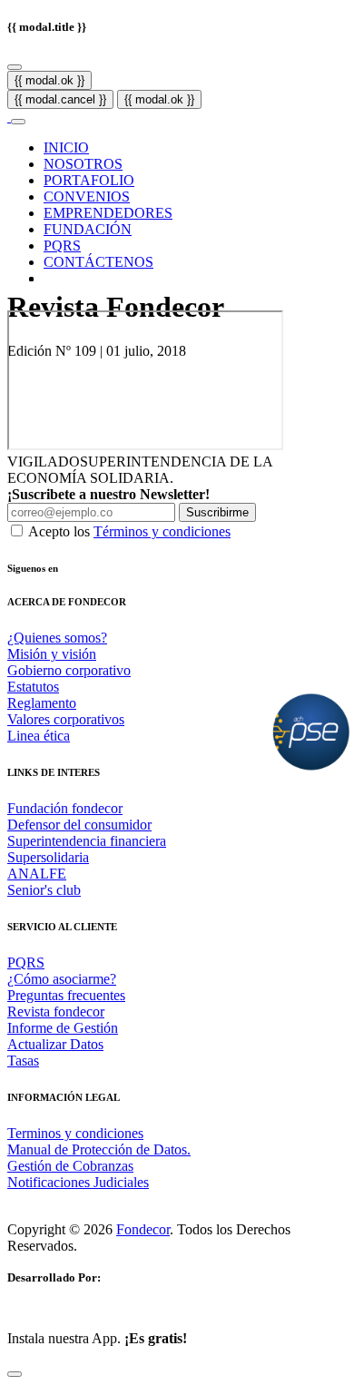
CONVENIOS (87, 196)
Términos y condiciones (162, 531)
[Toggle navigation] (18, 121)
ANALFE (36, 873)
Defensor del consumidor (79, 824)
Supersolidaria (48, 857)
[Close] (14, 67)
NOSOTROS (83, 164)
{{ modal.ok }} (49, 80)
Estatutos (33, 686)
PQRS (62, 245)
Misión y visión (51, 654)
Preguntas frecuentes (66, 995)
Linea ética (38, 735)
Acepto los (129, 531)
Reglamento (41, 703)
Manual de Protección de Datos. (99, 1149)
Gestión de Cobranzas (70, 1166)
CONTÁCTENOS (98, 262)
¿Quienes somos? (57, 637)
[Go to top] (14, 1374)
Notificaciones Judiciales (78, 1182)
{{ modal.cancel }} (60, 99)
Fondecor (143, 1229)
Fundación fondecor (65, 808)
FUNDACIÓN (88, 229)
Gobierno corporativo (69, 670)
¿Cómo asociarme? (61, 979)
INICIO (66, 147)
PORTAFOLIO (89, 180)
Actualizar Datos (55, 1044)
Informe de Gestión (62, 1028)
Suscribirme (217, 512)
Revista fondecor (55, 1011)
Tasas (23, 1060)
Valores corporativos (65, 719)
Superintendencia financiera (86, 841)
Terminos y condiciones (75, 1133)
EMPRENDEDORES (108, 213)
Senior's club (44, 890)
